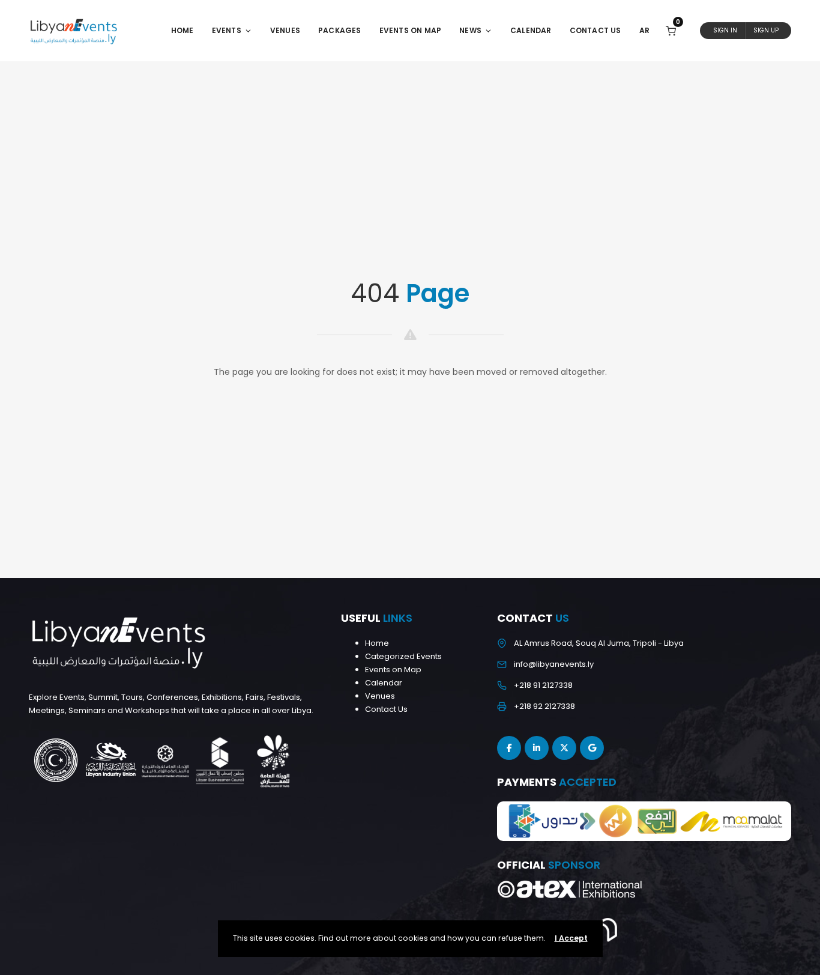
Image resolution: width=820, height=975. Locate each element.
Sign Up (766, 30)
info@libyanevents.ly (554, 664)
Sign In (725, 30)
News (470, 30)
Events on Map (393, 669)
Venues (285, 30)
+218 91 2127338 (543, 685)
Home (182, 30)
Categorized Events (403, 656)
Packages (339, 30)
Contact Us (595, 30)
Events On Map (410, 30)
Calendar (531, 30)
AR (644, 30)
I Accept (571, 938)
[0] (671, 30)
